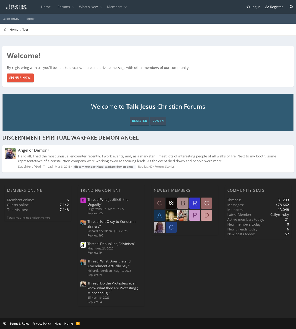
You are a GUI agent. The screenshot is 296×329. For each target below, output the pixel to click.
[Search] (291, 7)
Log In (158, 121)
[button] (73, 7)
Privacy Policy (41, 323)
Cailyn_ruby (279, 214)
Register (29, 18)
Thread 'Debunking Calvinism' (111, 243)
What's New (88, 6)
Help (58, 323)
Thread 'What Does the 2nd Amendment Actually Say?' (109, 263)
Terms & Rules (19, 323)
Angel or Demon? (33, 150)
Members (114, 6)
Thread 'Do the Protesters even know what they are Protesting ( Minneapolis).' (112, 288)
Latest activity (11, 18)
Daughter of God (29, 166)
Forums (64, 6)
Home (46, 6)
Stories (170, 166)
